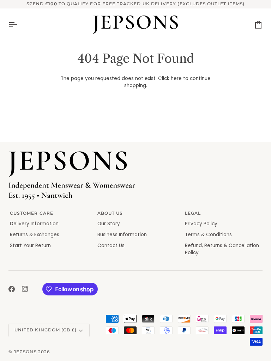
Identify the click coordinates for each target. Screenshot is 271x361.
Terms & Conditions (208, 234)
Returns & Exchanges (34, 234)
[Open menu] (19, 24)
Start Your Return (30, 245)
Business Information (122, 234)
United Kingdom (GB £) (45, 330)
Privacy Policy (201, 223)
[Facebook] (11, 289)
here (176, 78)
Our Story (108, 223)
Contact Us (111, 245)
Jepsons (25, 351)
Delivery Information (34, 223)
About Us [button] (110, 213)
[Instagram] (25, 289)
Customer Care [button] (31, 213)
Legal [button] (193, 213)
